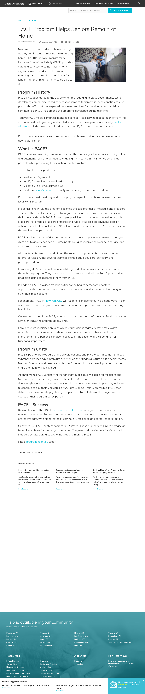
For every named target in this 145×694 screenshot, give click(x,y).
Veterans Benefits (47, 676)
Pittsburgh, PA (12, 633)
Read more (23, 489)
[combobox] (87, 10)
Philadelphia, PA (114, 636)
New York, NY (79, 645)
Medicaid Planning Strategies (18, 673)
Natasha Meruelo (28, 42)
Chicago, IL (44, 633)
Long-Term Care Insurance (17, 670)
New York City (53, 300)
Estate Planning (12, 661)
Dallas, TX (44, 639)
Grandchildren (11, 664)
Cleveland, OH (46, 636)
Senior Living (45, 667)
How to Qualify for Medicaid (17, 676)
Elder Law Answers (14, 3)
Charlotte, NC (11, 642)
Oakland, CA (113, 633)
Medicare (44, 661)
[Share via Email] (77, 41)
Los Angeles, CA (81, 636)
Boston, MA (11, 639)
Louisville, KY (79, 639)
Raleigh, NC (11, 645)
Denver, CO (45, 642)
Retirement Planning (48, 664)
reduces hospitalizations (67, 410)
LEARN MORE (31, 21)
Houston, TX (79, 633)
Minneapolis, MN (81, 642)
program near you (37, 441)
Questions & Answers (103, 3)
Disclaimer (78, 661)
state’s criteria (44, 190)
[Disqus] (72, 518)
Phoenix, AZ (113, 639)
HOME (20, 21)
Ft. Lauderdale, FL (47, 645)
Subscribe (122, 685)
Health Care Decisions (15, 667)
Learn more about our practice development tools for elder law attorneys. (121, 663)
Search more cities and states (120, 642)
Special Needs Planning (49, 673)
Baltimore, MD (12, 636)
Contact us (78, 664)
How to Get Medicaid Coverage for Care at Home (25, 685)
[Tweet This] (66, 42)
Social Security (46, 670)
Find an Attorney (83, 3)
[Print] (73, 41)
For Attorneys (122, 3)
